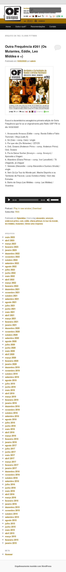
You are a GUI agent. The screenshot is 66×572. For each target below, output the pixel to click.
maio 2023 (10, 237)
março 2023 (10, 243)
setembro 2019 (12, 376)
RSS (17, 211)
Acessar (9, 554)
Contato (52, 26)
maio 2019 (10, 390)
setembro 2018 (12, 416)
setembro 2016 (12, 481)
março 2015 (10, 536)
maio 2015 (10, 529)
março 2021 (10, 318)
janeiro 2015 (11, 543)
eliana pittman (36, 220)
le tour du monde (50, 220)
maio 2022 (10, 276)
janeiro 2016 (11, 503)
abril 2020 (9, 354)
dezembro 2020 (12, 328)
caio (21, 220)
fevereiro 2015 (11, 539)
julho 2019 (10, 383)
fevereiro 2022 (11, 285)
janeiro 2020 (11, 364)
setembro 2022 (12, 263)
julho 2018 (10, 422)
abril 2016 (9, 494)
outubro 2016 (11, 477)
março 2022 (10, 282)
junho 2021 (10, 308)
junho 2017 (10, 451)
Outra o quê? (20, 26)
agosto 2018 (10, 419)
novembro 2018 (12, 409)
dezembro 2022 (12, 253)
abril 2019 (9, 393)
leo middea (10, 223)
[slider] (55, 199)
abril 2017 (9, 458)
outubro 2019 (11, 373)
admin (33, 61)
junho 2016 (10, 487)
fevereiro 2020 (11, 360)
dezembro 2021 (12, 289)
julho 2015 (10, 523)
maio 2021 (10, 311)
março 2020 (10, 357)
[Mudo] (48, 199)
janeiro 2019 (11, 403)
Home (8, 26)
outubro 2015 (11, 513)
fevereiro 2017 (11, 464)
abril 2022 (9, 279)
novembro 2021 (12, 292)
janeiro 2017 (11, 468)
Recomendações (38, 26)
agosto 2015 (10, 520)
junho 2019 (10, 386)
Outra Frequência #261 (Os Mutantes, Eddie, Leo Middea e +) (26, 51)
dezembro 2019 (12, 367)
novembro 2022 (12, 256)
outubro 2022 (11, 259)
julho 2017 (10, 448)
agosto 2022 (10, 266)
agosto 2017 (10, 445)
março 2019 (10, 396)
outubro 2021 (11, 295)
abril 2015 (9, 533)
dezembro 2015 (12, 507)
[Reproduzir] (9, 199)
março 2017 (10, 461)
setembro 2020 (12, 338)
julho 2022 (10, 269)
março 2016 (10, 497)
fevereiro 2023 (11, 246)
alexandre (40, 218)
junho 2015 (10, 526)
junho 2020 (10, 347)
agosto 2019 (10, 380)
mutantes (20, 223)
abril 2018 (9, 432)
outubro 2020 (11, 334)
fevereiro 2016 (11, 500)
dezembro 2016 (12, 471)
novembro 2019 (12, 370)
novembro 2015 (12, 510)
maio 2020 (10, 350)
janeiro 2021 (11, 324)
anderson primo (12, 220)
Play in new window (22, 208)
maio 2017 (10, 455)
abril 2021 (9, 315)
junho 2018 (10, 425)
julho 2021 (10, 305)
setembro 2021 (12, 298)
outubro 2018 (11, 412)
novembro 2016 (12, 474)
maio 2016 (10, 490)
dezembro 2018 (12, 406)
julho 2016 (10, 484)
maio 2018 (10, 429)
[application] (33, 200)
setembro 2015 (12, 516)
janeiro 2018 (11, 442)
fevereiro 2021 (11, 321)
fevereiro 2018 (11, 438)
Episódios (21, 218)
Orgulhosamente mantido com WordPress (33, 566)
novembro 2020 (12, 331)
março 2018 (10, 435)
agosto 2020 (10, 341)
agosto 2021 (10, 302)
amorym (49, 218)
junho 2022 (10, 272)
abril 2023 (9, 240)
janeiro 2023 (11, 250)
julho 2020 (10, 344)
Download (37, 208)
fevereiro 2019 (11, 399)
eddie (26, 220)
